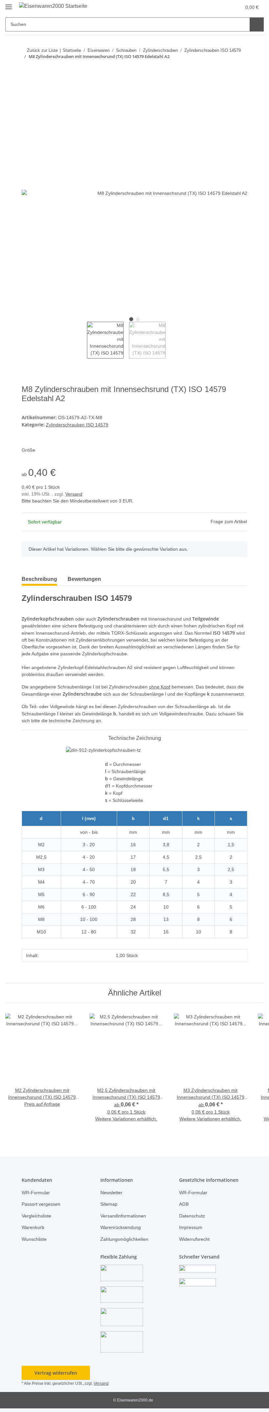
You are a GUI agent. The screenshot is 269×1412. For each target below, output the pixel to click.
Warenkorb (33, 1227)
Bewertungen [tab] (84, 579)
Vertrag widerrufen (55, 1373)
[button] (210, 7)
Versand (73, 494)
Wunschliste (34, 1239)
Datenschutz (192, 1215)
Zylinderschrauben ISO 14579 (77, 424)
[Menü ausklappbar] (8, 4)
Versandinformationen (123, 1215)
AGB (184, 1204)
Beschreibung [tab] (39, 579)
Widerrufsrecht (194, 1239)
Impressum (190, 1227)
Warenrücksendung (120, 1227)
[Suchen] (257, 24)
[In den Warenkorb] (27, 76)
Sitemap (108, 1204)
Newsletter (111, 1192)
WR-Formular (36, 1192)
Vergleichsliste (36, 1215)
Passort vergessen (41, 1204)
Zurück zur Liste (42, 50)
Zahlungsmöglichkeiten (124, 1239)
